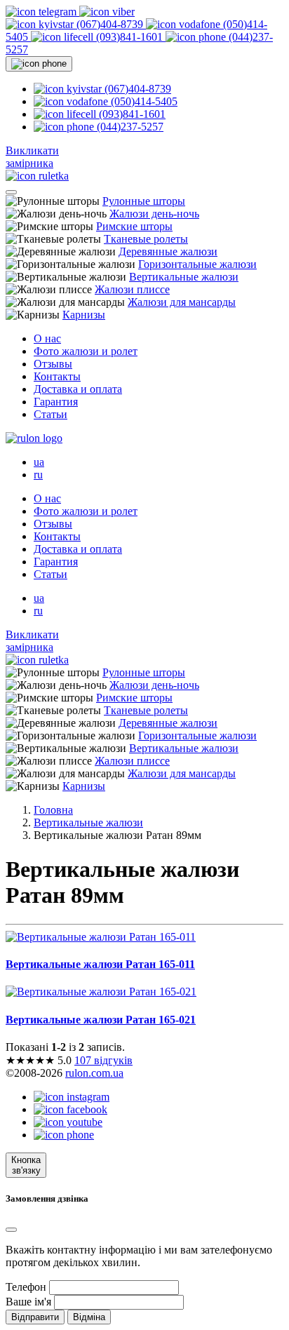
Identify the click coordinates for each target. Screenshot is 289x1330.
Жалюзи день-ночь (154, 214)
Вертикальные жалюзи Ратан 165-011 (100, 964)
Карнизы (83, 315)
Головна (53, 810)
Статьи (50, 414)
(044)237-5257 (128, 127)
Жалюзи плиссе (132, 289)
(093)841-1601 (129, 37)
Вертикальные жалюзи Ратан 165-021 (101, 1020)
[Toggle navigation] (11, 192)
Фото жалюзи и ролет (85, 351)
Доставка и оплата (78, 389)
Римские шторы (134, 226)
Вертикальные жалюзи (183, 277)
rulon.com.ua (94, 1073)
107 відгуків (103, 1060)
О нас (47, 338)
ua (39, 462)
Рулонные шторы (143, 201)
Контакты (57, 376)
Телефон (26, 1287)
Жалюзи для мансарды (182, 302)
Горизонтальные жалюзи (197, 264)
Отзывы (53, 364)
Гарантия (56, 402)
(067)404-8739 (110, 24)
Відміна (89, 1317)
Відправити (35, 1317)
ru (38, 475)
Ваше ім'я (28, 1302)
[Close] (11, 1230)
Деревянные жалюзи (168, 251)
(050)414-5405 (142, 101)
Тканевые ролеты (146, 239)
